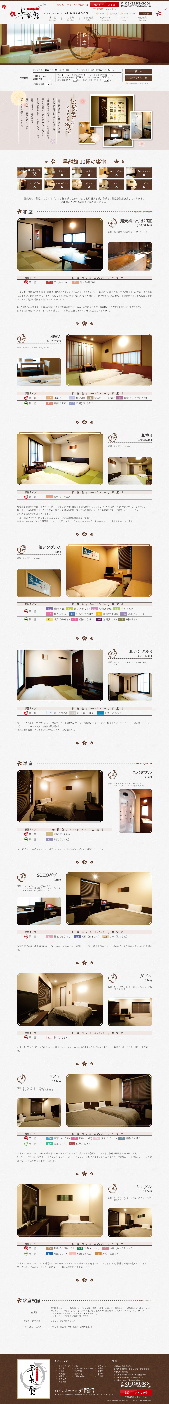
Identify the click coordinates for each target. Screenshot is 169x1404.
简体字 (100, 1368)
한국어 (100, 1373)
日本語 (100, 1376)
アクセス (124, 18)
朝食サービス (106, 18)
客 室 (52, 18)
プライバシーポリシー (83, 1368)
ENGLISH (102, 1365)
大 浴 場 (70, 18)
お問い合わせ (129, 13)
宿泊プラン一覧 (138, 78)
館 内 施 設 (88, 18)
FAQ (102, 13)
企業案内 (114, 13)
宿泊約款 (78, 1371)
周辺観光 (142, 18)
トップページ (64, 1365)
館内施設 (62, 1373)
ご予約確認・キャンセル (104, 9)
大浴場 (61, 1371)
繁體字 (100, 1371)
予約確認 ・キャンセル (138, 83)
